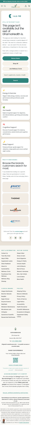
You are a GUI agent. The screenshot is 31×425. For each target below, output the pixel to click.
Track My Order (5, 256)
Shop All (15, 63)
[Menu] (2, 6)
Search (15, 80)
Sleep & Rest (20, 253)
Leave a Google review (15, 365)
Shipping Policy (21, 291)
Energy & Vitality (22, 261)
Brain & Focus (21, 269)
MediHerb (4, 304)
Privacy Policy (21, 296)
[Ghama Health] (15, 6)
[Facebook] (10, 238)
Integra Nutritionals (6, 291)
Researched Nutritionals (8, 317)
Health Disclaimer (22, 306)
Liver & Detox (21, 276)
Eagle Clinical (5, 299)
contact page (19, 231)
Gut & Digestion (21, 258)
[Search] (6, 6)
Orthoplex (4, 312)
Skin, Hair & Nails (22, 274)
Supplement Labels (6, 261)
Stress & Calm (21, 256)
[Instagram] (15, 238)
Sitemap (3, 281)
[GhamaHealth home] (15, 328)
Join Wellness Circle (15, 69)
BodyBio (3, 296)
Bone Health (20, 279)
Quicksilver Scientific (7, 314)
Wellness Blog (5, 278)
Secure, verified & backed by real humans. (15, 393)
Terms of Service (22, 299)
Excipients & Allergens (23, 312)
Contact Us (4, 253)
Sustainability (5, 269)
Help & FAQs (5, 258)
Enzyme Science (6, 301)
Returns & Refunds (22, 293)
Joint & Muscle (21, 266)
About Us (4, 266)
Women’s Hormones (22, 271)
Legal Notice (20, 301)
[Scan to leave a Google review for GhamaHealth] (15, 360)
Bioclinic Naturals (6, 293)
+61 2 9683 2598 (16, 341)
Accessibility (21, 304)
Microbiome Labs (6, 309)
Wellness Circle (5, 271)
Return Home (15, 58)
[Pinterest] (20, 238)
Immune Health (21, 263)
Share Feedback (6, 263)
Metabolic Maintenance (8, 306)
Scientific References (23, 309)
